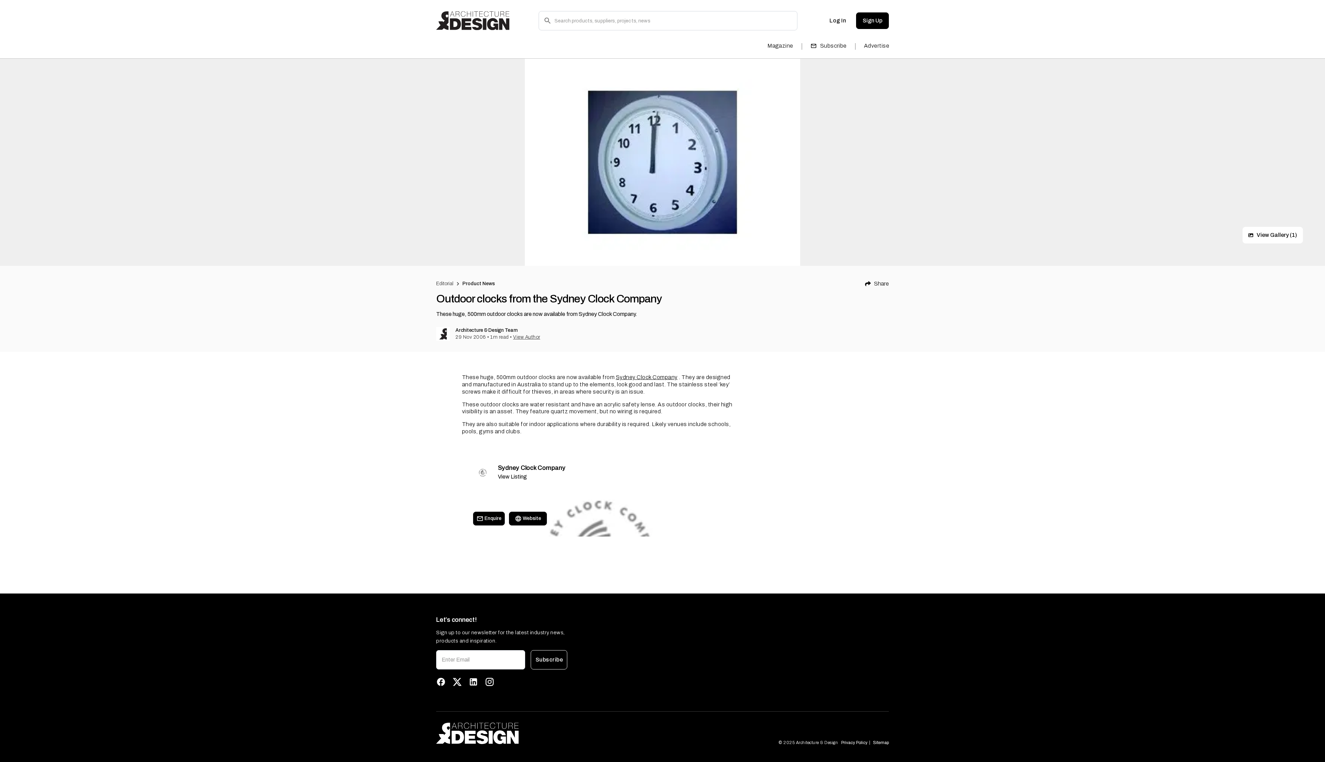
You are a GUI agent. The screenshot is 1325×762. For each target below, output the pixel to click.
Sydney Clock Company (647, 377)
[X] (457, 682)
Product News (478, 283)
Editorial (444, 283)
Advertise (876, 46)
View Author (526, 337)
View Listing (512, 477)
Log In (838, 20)
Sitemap (881, 743)
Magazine (780, 46)
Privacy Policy (854, 743)
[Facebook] (441, 682)
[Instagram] (489, 682)
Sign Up (872, 20)
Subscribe (833, 46)
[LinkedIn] (473, 682)
